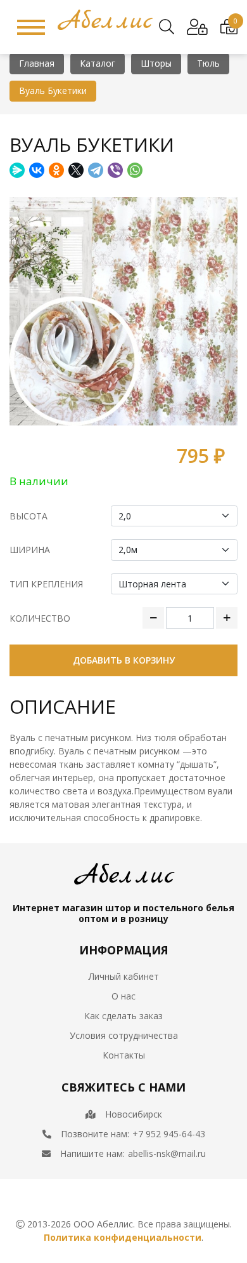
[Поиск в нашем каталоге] (166, 27)
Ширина (30, 550)
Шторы (156, 63)
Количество (40, 618)
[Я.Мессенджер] (17, 170)
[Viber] (115, 170)
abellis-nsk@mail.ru (167, 1153)
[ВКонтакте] (36, 170)
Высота (29, 516)
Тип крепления (46, 584)
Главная (36, 63)
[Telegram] (95, 170)
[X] (76, 170)
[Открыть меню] (31, 27)
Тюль (208, 63)
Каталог (97, 63)
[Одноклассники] (56, 170)
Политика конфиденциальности (122, 1237)
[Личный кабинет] (197, 27)
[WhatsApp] (134, 170)
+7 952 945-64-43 (168, 1134)
